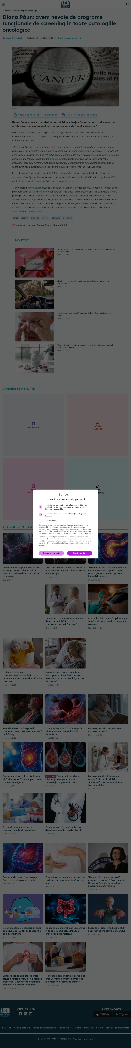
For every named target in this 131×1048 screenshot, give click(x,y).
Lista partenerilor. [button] (84, 533)
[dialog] (65, 524)
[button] (65, 521)
